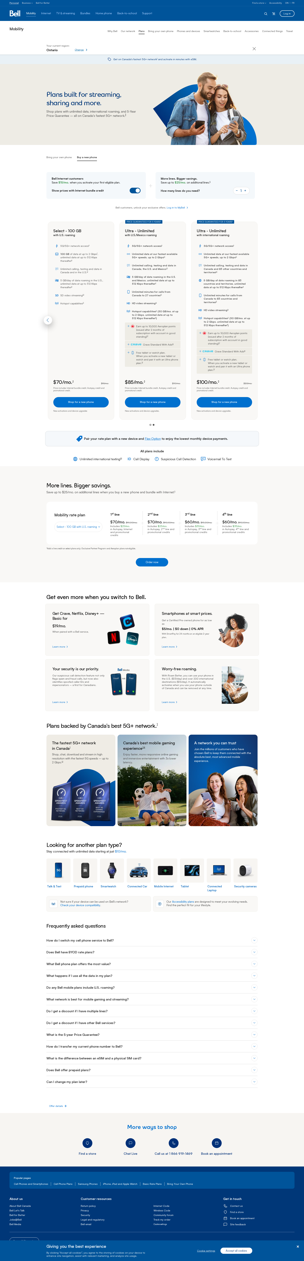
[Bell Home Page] (15, 13)
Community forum (163, 1215)
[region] (152, 1250)
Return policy (88, 1205)
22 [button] (121, 458)
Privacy (85, 1210)
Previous (47, 320)
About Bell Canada (20, 1205)
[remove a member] (237, 191)
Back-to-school (232, 31)
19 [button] (142, 362)
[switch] (128, 189)
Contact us (236, 1205)
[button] (93, 48)
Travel (289, 31)
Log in (287, 13)
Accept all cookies (236, 1250)
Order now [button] (152, 562)
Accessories (252, 31)
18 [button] (172, 344)
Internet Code (161, 1205)
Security (85, 1215)
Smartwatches (212, 31)
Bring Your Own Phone (180, 1183)
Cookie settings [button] (160, 1224)
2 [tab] (153, 425)
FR (293, 3)
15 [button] (161, 295)
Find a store (258, 3)
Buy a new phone (87, 157)
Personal (14, 3)
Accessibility (275, 3)
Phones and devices (188, 31)
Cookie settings (206, 1250)
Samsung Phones (88, 1183)
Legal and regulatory (92, 1219)
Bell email (86, 1224)
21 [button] (216, 301)
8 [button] (71, 260)
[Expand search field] (266, 13)
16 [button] (156, 303)
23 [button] (62, 762)
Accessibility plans (183, 901)
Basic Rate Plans (152, 1183)
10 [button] (83, 295)
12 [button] (87, 272)
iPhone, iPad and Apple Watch (120, 1183)
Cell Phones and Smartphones (31, 1183)
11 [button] (83, 303)
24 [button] (143, 747)
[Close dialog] (298, 1247)
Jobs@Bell (16, 1219)
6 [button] (233, 245)
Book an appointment (242, 1218)
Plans (142, 31)
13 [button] (164, 257)
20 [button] (216, 272)
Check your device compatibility (80, 905)
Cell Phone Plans (63, 1183)
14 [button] (167, 268)
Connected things (272, 31)
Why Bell (112, 31)
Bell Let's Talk (17, 1210)
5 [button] (174, 491)
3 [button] (73, 381)
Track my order (162, 1219)
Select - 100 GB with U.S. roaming (77, 526)
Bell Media (15, 1224)
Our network (128, 31)
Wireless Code (162, 1210)
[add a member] (245, 191)
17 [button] (147, 336)
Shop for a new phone (81, 401)
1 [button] (125, 115)
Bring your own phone (160, 31)
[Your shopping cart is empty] (273, 13)
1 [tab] (150, 425)
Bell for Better (43, 3)
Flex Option (153, 439)
